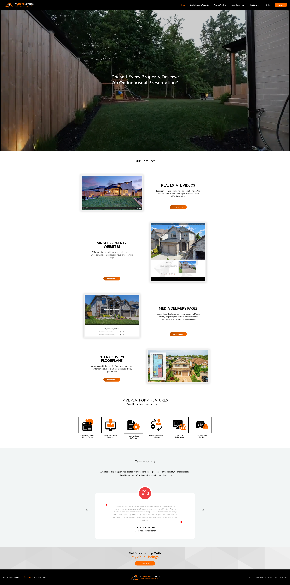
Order (268, 5)
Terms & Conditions (14, 577)
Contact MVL (41, 577)
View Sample (178, 334)
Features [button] (253, 5)
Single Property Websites (199, 5)
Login (281, 5)
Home (183, 5)
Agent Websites (220, 5)
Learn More (178, 207)
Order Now (145, 563)
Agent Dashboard (237, 5)
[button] (86, 505)
